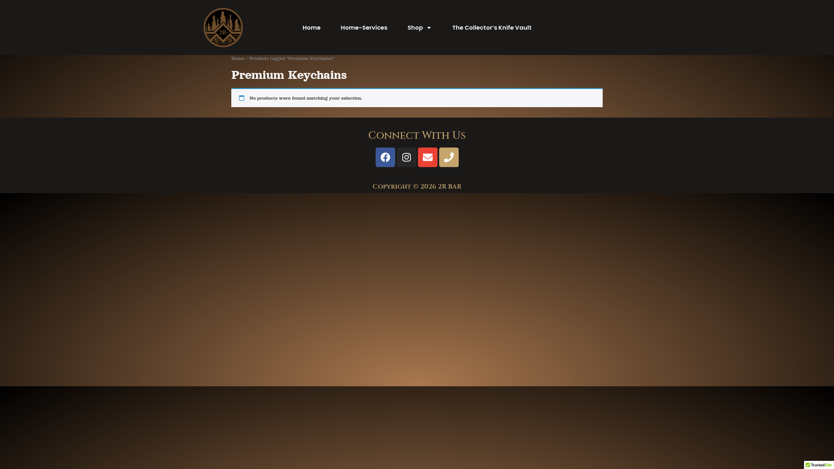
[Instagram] (406, 157)
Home (312, 27)
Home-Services (364, 27)
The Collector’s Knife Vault (492, 27)
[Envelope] (428, 157)
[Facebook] (385, 157)
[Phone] (449, 157)
